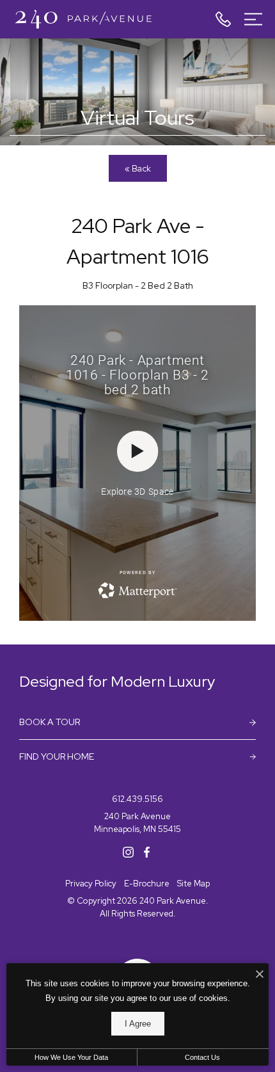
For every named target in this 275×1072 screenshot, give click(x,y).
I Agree (138, 1023)
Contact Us (202, 1057)
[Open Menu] (253, 19)
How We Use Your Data (71, 1057)
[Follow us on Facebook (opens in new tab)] (146, 851)
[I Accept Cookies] (259, 975)
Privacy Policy (90, 883)
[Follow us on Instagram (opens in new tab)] (128, 851)
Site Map (193, 883)
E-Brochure (146, 883)
